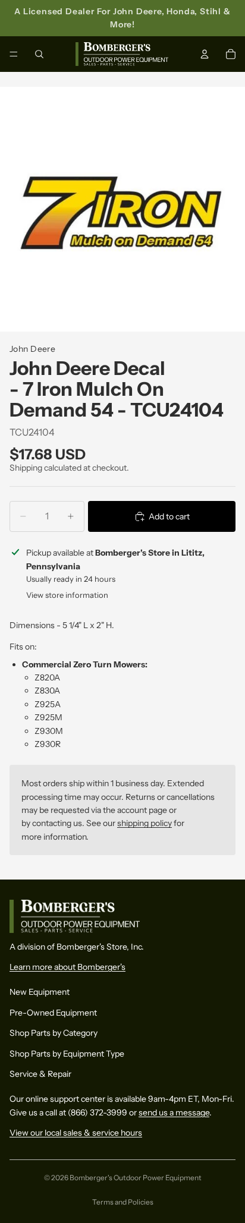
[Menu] (13, 54)
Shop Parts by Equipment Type (67, 1053)
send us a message (174, 1112)
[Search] (39, 54)
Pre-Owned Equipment (53, 1012)
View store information (67, 595)
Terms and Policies (122, 1201)
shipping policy (144, 823)
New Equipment (40, 991)
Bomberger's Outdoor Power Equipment (136, 1177)
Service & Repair (40, 1073)
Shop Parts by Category (54, 1032)
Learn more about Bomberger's (67, 967)
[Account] (204, 54)
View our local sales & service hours (76, 1132)
